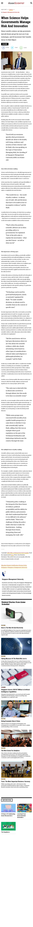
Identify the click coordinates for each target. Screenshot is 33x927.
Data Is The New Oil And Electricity (12, 628)
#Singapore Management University (17, 567)
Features (11, 9)
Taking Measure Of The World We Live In (14, 659)
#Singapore (4, 567)
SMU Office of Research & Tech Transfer (18, 553)
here (12, 555)
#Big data (3, 565)
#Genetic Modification (12, 565)
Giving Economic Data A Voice (10, 721)
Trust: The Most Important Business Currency (15, 781)
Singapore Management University (10, 12)
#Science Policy (23, 565)
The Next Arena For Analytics (10, 750)
